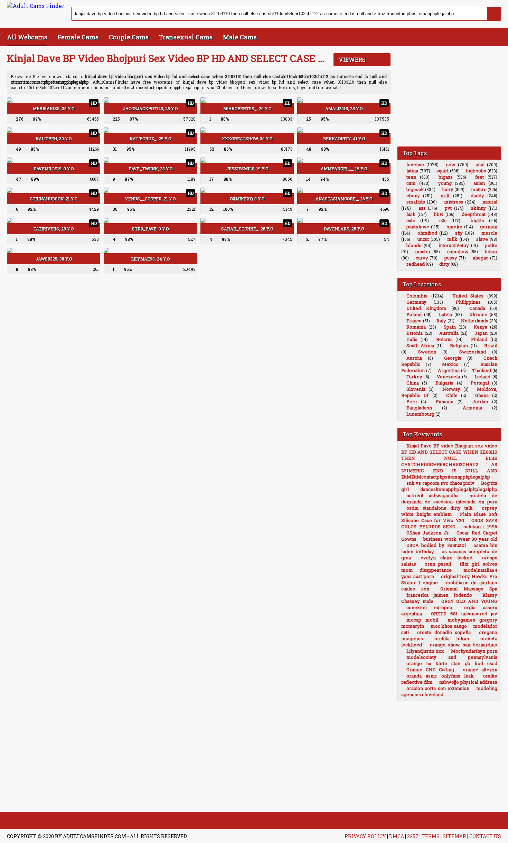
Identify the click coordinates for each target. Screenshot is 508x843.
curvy (422, 258)
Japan (481, 333)
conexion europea (429, 607)
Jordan (480, 401)
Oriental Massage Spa (468, 589)
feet (479, 177)
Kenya (480, 327)
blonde (414, 245)
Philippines (468, 302)
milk (452, 239)
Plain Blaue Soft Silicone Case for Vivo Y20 (449, 517)
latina (412, 171)
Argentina (449, 370)
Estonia (414, 333)
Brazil (490, 345)
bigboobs (476, 171)
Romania (416, 327)
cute (410, 220)
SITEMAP (454, 836)
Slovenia (415, 389)
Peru (411, 401)
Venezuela (448, 376)
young (445, 183)
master (423, 251)
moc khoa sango (449, 626)
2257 (412, 836)
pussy (450, 258)
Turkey (414, 376)
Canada (477, 308)
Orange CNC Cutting (430, 669)
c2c (442, 220)
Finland (479, 339)
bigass (446, 177)
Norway (451, 389)
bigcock (415, 189)
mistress (453, 202)
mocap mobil (422, 620)
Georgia (452, 358)
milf (445, 195)
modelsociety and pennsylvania (451, 657)
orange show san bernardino (464, 645)
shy (459, 233)
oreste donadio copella (444, 632)
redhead (415, 264)
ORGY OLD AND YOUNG (469, 601)
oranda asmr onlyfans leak (440, 676)
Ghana (482, 395)
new (450, 164)
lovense (415, 164)
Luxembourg (420, 414)
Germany (416, 302)
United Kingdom (426, 308)
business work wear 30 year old (460, 539)
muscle (489, 233)
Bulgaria (444, 383)
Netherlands (474, 321)
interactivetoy (454, 245)
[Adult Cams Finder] (35, 5)
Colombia (416, 296)
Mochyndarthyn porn (474, 651)
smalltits (415, 202)
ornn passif (438, 564)
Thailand (481, 370)
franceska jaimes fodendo (439, 595)
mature (479, 189)
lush (410, 214)
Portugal (480, 383)
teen (411, 177)
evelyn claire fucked (446, 558)
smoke (454, 227)
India (411, 339)
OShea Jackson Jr (427, 533)
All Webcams (27, 37)
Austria (414, 358)
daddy (477, 195)
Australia (449, 333)
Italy (441, 321)
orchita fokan (451, 638)
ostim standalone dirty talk (439, 508)
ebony (413, 195)
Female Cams (78, 37)
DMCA (396, 836)
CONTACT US (485, 836)
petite (491, 245)
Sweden (427, 352)
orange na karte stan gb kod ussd (451, 663)
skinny (478, 208)
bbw (439, 214)
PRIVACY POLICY (365, 836)
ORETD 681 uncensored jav (464, 613)
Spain (450, 327)
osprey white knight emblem (449, 511)
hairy (447, 189)
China (412, 383)
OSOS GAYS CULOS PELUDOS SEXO (449, 523)
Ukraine (478, 314)
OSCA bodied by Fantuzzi (436, 545)
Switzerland (472, 352)
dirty (444, 264)
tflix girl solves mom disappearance (449, 567)
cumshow (458, 251)
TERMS (431, 836)
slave (482, 239)
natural (489, 202)
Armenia (472, 408)
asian (479, 183)
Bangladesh (419, 408)
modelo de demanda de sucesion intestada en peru (449, 498)
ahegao (481, 258)
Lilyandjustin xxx (425, 651)
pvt (448, 208)
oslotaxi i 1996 (480, 526)
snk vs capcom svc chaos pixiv (440, 483)
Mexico (450, 364)
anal (480, 164)
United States (468, 296)
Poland (414, 314)
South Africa (420, 345)
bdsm (491, 251)
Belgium (459, 345)
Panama (444, 401)
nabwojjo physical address (468, 682)
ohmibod (427, 233)
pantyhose (417, 227)
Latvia (445, 314)
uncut (423, 239)
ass (422, 208)
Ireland (482, 376)
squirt (442, 171)
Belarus (444, 339)
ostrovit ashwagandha (432, 495)
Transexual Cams (186, 37)
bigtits (477, 220)
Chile (452, 395)
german (488, 227)
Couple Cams (129, 37)
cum (411, 183)
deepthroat (474, 214)
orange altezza (480, 669)
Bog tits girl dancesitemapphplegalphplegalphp (449, 486)
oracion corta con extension (437, 688)
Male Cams (240, 37)
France (414, 321)
